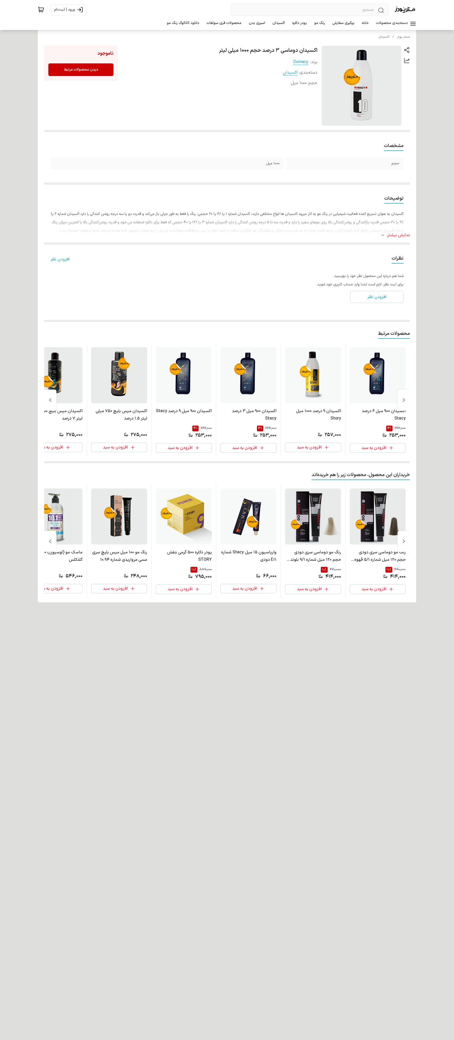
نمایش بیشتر (398, 235)
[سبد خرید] (41, 10)
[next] (50, 400)
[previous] (404, 400)
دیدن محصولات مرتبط (81, 69)
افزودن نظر (60, 259)
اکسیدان (384, 36)
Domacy (300, 62)
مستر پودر (403, 36)
